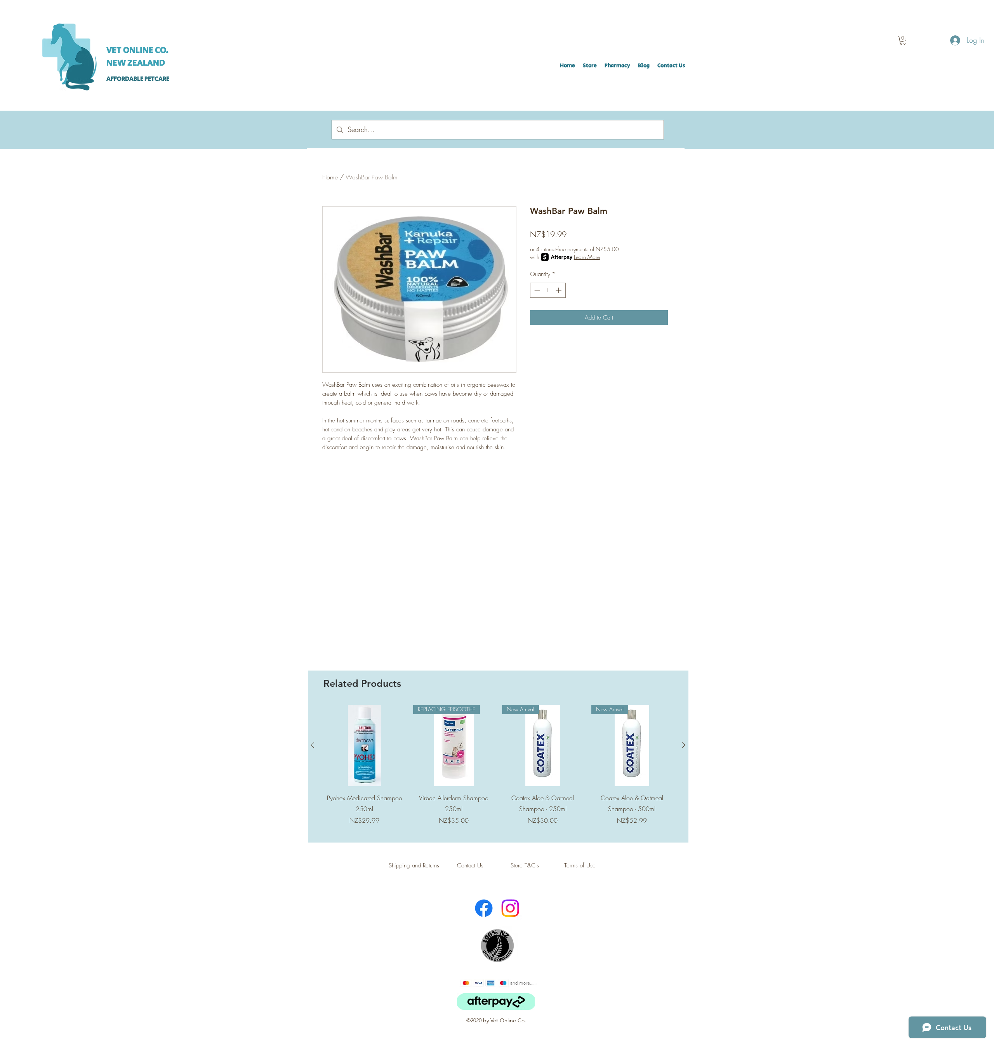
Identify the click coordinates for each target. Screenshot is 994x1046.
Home (330, 177)
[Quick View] (364, 745)
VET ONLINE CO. (137, 50)
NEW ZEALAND (135, 63)
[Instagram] (510, 908)
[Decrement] (536, 290)
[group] (498, 770)
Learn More (587, 257)
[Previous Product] (312, 745)
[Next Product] (683, 745)
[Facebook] (483, 908)
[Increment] (559, 290)
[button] (903, 40)
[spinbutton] (547, 290)
